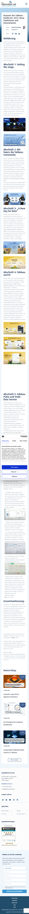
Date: (7, 29)
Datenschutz (14, 898)
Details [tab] (14, 440)
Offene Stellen (5, 810)
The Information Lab (18, 912)
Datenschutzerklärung (8, 887)
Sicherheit (14, 900)
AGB (15, 907)
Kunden (19, 810)
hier (13, 637)
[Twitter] (16, 33)
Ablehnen (14, 476)
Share (7, 33)
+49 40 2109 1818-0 (7, 786)
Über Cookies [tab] (23, 440)
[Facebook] (12, 33)
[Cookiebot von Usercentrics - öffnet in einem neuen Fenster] (20, 437)
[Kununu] (6, 800)
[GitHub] (17, 800)
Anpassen (13, 471)
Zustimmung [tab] (5, 440)
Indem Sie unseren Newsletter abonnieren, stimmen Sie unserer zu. (15, 887)
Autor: (8, 27)
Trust (14, 905)
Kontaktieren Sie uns (7, 783)
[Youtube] (10, 800)
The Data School (21, 813)
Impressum (14, 902)
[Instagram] (13, 800)
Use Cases (4, 813)
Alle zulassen (14, 467)
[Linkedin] (19, 33)
